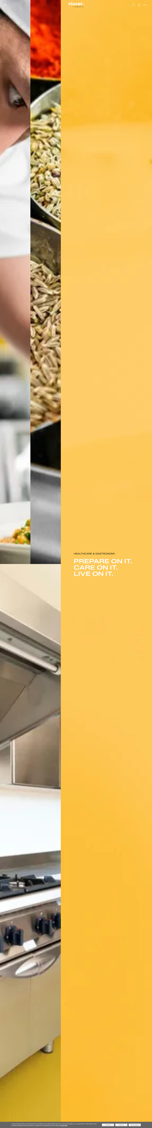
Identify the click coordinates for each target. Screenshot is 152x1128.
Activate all (108, 1124)
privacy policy (64, 1125)
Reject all (121, 1124)
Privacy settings (135, 1124)
